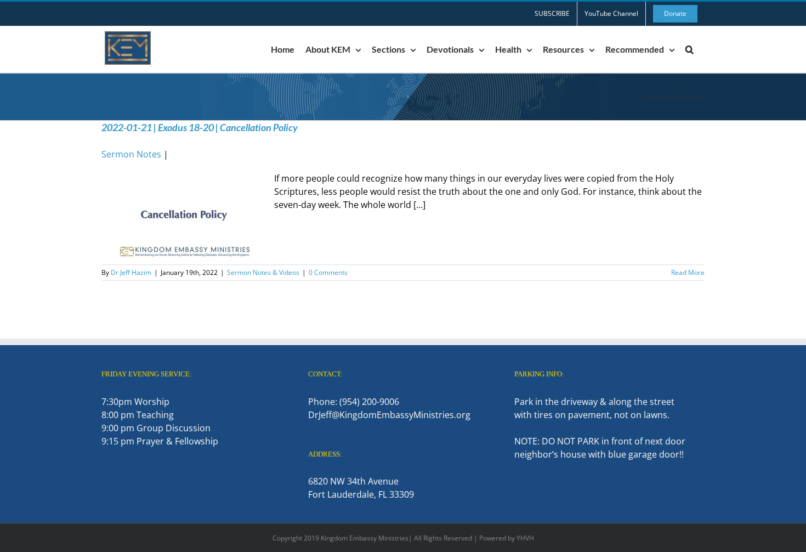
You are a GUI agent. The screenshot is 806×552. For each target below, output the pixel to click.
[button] (689, 49)
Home (651, 96)
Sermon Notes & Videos (263, 272)
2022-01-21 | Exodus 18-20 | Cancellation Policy (199, 127)
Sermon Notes (131, 154)
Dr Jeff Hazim (131, 272)
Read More (688, 272)
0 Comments (328, 272)
